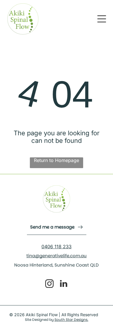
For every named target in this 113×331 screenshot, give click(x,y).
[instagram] (49, 284)
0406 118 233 (56, 246)
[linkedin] (63, 284)
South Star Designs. (71, 319)
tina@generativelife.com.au (56, 256)
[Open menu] (101, 19)
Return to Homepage (56, 160)
